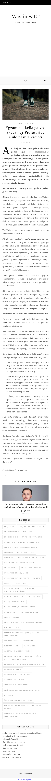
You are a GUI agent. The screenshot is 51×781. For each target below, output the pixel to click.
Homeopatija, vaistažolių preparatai (21, 542)
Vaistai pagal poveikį (14, 680)
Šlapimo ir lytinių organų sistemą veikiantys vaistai (21, 715)
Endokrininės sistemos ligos (18, 532)
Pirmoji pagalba (12, 617)
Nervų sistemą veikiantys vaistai (20, 607)
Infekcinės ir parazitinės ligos (19, 552)
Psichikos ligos (11, 627)
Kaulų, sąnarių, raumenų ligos (19, 563)
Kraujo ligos (10, 568)
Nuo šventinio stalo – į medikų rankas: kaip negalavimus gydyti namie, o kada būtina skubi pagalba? (25, 507)
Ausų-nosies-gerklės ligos (31, 526)
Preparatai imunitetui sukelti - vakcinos (24, 622)
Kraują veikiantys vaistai (33, 568)
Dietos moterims (9, 748)
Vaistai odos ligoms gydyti (17, 675)
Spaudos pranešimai (18, 470)
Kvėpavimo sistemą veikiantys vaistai (22, 578)
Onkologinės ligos (29, 612)
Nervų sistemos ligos (14, 602)
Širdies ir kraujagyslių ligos (18, 700)
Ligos (6, 583)
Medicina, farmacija (13, 596)
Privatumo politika (25, 779)
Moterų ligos (34, 596)
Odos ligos (9, 612)
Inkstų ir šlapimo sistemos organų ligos (24, 557)
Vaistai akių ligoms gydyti (17, 651)
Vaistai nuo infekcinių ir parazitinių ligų (24, 664)
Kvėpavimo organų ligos (16, 573)
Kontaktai (6, 2)
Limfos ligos (20, 583)
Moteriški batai (8, 751)
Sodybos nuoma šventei (12, 745)
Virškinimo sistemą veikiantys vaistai (22, 690)
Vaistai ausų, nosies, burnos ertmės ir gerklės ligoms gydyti (22, 657)
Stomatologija (11, 641)
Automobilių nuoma (11, 754)
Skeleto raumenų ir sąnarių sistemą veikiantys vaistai (21, 634)
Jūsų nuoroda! (12, 757)
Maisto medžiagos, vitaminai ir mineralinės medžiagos (19, 589)
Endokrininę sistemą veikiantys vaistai (23, 537)
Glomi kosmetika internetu (13, 742)
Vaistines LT (26, 16)
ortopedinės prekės (10, 739)
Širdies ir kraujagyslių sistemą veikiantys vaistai (24, 707)
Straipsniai (28, 641)
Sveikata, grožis (25, 124)
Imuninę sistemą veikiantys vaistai (21, 547)
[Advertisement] (25, 55)
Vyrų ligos (9, 695)
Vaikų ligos (29, 646)
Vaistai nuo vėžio (12, 669)
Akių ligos (9, 526)
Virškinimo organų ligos (16, 685)
